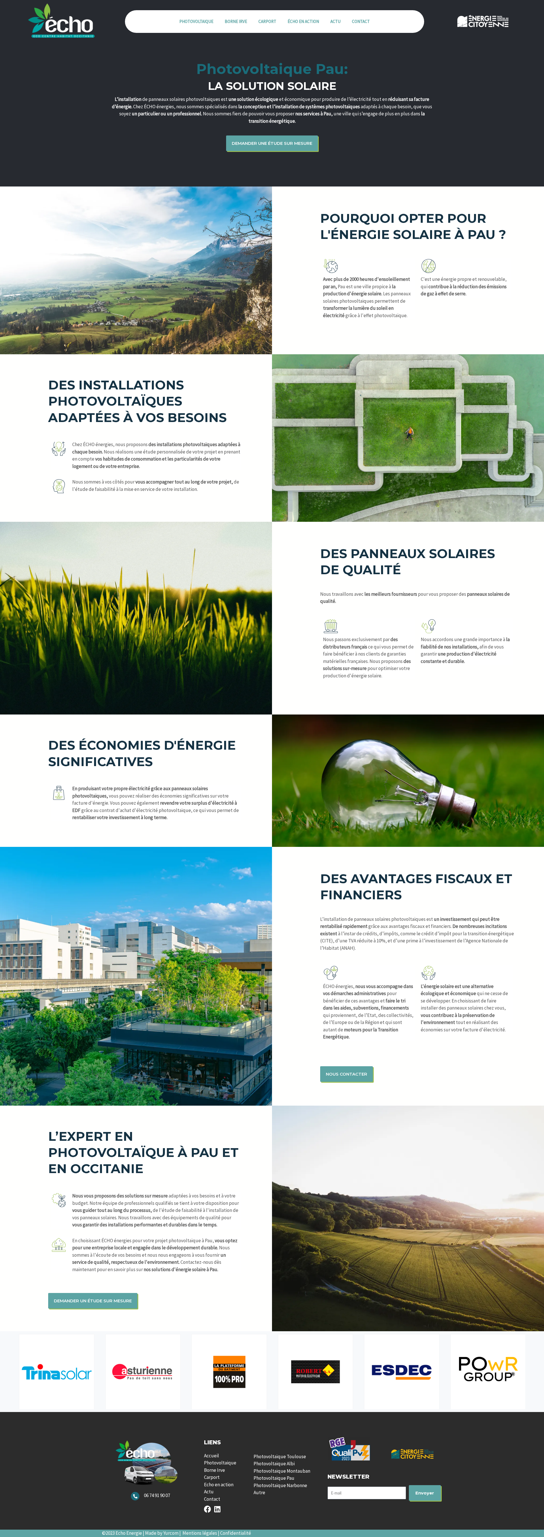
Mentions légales (199, 1533)
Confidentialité (235, 1533)
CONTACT (361, 21)
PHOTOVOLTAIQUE (196, 21)
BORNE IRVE (236, 21)
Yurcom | (172, 1533)
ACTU (335, 21)
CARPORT (267, 21)
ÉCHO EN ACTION (303, 21)
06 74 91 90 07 (157, 1495)
